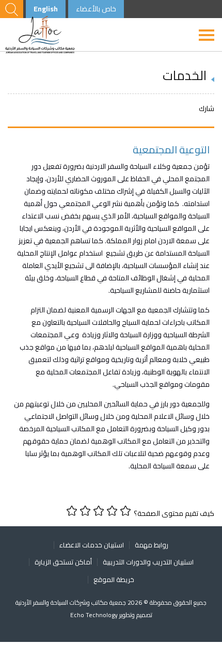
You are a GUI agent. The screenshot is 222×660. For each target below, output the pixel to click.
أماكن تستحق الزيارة (63, 562)
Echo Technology (94, 615)
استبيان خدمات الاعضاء (91, 545)
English (46, 8)
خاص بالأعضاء (96, 8)
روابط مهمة (151, 545)
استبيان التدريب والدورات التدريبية (148, 562)
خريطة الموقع (113, 579)
